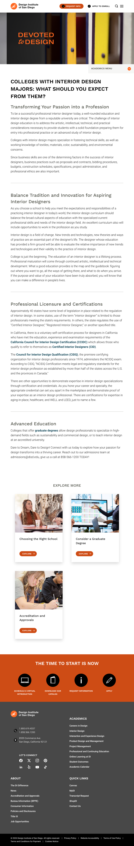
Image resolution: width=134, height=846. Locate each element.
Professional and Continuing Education (89, 751)
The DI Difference (19, 785)
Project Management (80, 746)
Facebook (21, 760)
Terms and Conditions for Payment (26, 841)
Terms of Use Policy (112, 838)
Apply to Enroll (101, 6)
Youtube (37, 767)
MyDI (72, 791)
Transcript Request (79, 796)
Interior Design (76, 731)
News (13, 791)
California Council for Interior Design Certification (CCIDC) (49, 342)
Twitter (29, 760)
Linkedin (21, 767)
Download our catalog (53, 692)
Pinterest (45, 760)
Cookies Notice (51, 841)
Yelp (29, 767)
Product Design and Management (86, 741)
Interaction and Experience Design (86, 736)
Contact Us (75, 806)
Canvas (73, 785)
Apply (109, 691)
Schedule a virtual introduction (24, 692)
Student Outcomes (78, 762)
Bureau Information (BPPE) (24, 801)
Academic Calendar (79, 767)
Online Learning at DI (80, 756)
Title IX (14, 816)
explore (27, 554)
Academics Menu (101, 68)
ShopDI (73, 801)
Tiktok (45, 767)
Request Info (73, 6)
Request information (81, 691)
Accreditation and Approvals (25, 796)
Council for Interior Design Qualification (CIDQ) (47, 354)
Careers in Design (78, 726)
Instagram (37, 760)
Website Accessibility (90, 838)
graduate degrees (46, 430)
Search (116, 6)
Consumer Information (22, 806)
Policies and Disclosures (23, 811)
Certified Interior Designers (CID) (74, 347)
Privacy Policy (70, 838)
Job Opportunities (20, 821)
